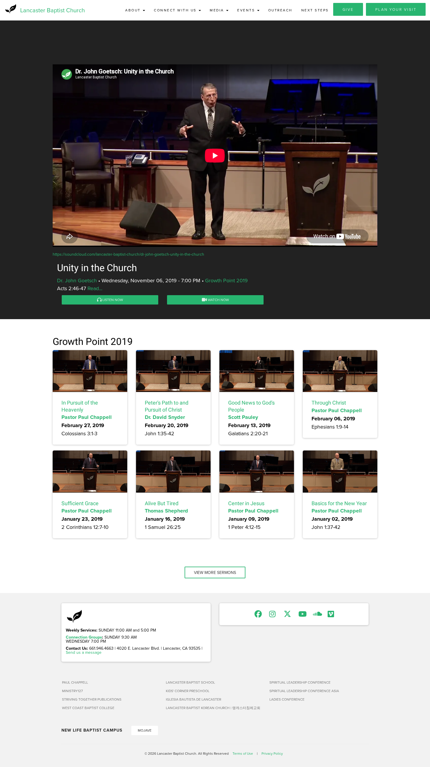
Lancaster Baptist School (190, 682)
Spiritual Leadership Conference (300, 682)
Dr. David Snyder (165, 417)
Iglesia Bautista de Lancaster (193, 699)
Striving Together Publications (91, 699)
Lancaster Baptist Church (52, 10)
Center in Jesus (246, 503)
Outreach (280, 10)
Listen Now (112, 299)
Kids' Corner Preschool (187, 690)
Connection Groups (84, 637)
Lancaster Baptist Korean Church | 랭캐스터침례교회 (213, 707)
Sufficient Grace (80, 503)
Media (218, 10)
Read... (94, 288)
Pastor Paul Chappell (86, 417)
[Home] (10, 8)
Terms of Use (243, 753)
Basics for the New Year (339, 503)
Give (348, 9)
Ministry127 (72, 690)
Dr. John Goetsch (77, 280)
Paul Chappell (75, 682)
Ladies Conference (287, 699)
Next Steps (315, 10)
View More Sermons (215, 572)
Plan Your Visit (396, 9)
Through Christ (329, 403)
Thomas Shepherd (166, 511)
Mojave (145, 730)
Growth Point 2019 (226, 280)
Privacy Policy (272, 753)
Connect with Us (176, 10)
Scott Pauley (243, 417)
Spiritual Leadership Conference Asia (304, 690)
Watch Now (218, 299)
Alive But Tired (161, 503)
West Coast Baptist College (88, 707)
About (133, 10)
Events (247, 10)
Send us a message (84, 652)
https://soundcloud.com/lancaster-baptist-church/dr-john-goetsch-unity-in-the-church (128, 254)
